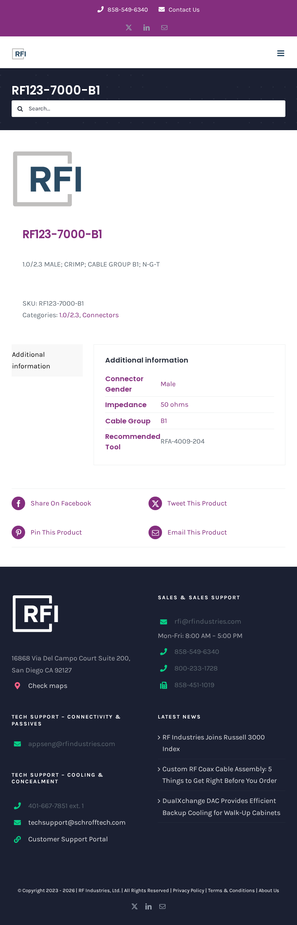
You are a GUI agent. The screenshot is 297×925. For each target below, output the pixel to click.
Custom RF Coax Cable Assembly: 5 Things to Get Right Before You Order (219, 775)
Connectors (100, 315)
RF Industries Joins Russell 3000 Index (213, 743)
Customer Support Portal (68, 839)
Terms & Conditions (231, 890)
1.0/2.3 (69, 315)
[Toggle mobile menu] (281, 53)
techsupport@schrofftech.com (77, 822)
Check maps (47, 685)
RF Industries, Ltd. (99, 890)
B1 (163, 420)
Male (168, 384)
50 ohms (174, 404)
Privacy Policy (188, 890)
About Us (269, 890)
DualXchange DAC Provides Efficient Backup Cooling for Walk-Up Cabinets (221, 806)
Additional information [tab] (31, 360)
